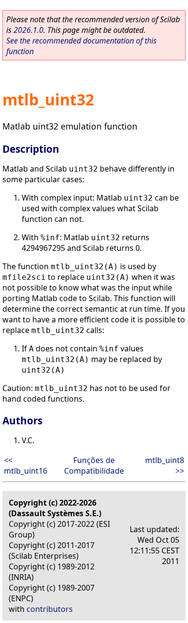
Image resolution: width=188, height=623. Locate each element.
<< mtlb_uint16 (25, 465)
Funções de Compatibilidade (94, 465)
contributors (50, 609)
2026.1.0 (28, 30)
